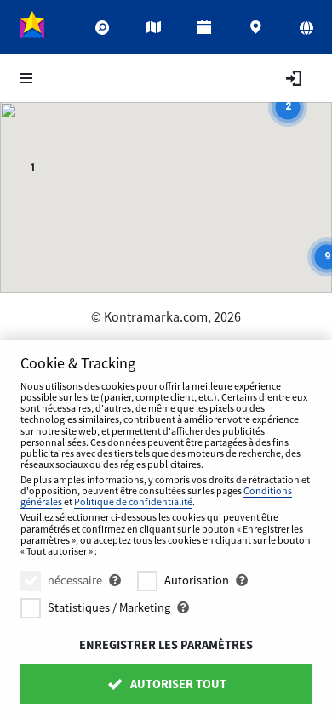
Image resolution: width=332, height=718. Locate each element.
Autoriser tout (177, 684)
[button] (32, 170)
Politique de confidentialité (133, 501)
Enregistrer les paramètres (166, 644)
